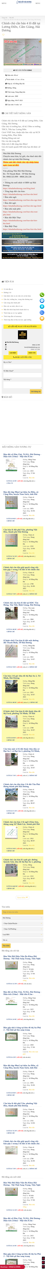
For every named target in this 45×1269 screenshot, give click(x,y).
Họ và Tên (7, 362)
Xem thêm (21, 897)
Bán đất (11, 17)
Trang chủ (4, 17)
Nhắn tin (32, 353)
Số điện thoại (8, 371)
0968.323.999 (36, 345)
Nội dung (7, 379)
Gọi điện (13, 353)
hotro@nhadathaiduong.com (32, 347)
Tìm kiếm (6, 946)
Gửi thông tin (35, 391)
